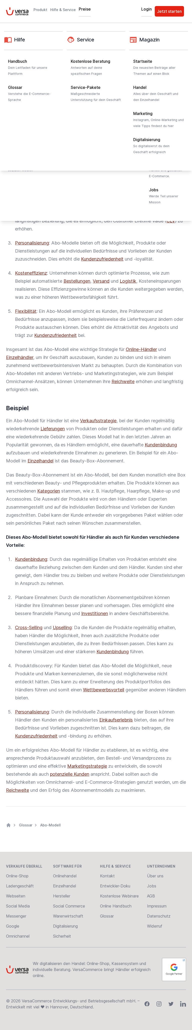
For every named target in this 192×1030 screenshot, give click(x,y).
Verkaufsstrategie (98, 420)
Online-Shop (17, 875)
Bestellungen (77, 281)
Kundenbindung (161, 444)
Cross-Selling (28, 627)
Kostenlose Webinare (119, 895)
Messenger (16, 916)
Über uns (155, 875)
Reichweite (123, 381)
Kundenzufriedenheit (102, 259)
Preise (85, 9)
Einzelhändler (19, 357)
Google (12, 926)
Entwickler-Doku (115, 885)
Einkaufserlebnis (116, 719)
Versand (101, 281)
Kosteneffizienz (31, 273)
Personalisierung (32, 243)
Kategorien (48, 491)
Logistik (128, 281)
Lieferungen (52, 428)
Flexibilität (25, 311)
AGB (151, 895)
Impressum (156, 905)
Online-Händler (141, 349)
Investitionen (94, 613)
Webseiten (15, 895)
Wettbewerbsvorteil (103, 689)
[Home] (8, 825)
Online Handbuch (116, 905)
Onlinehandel (64, 875)
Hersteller (61, 895)
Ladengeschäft (20, 885)
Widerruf (154, 926)
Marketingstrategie (87, 766)
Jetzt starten (169, 11)
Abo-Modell (50, 825)
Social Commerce (69, 905)
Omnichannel (18, 936)
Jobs (151, 885)
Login (146, 9)
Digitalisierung (65, 926)
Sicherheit (62, 936)
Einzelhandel (41, 460)
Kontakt (107, 875)
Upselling (62, 627)
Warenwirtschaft (68, 916)
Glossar (25, 825)
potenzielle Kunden (69, 774)
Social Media (18, 905)
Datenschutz (158, 916)
